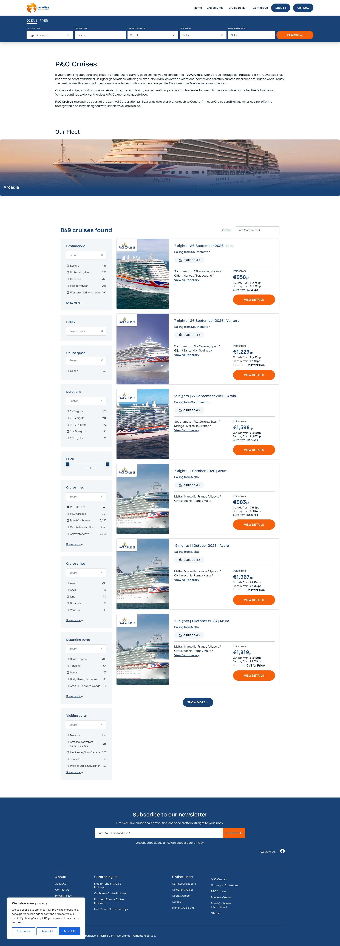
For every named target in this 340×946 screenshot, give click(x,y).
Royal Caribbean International (221, 905)
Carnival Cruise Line (184, 883)
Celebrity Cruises (183, 889)
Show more (196, 702)
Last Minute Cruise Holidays (111, 909)
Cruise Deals (236, 7)
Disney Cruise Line (183, 907)
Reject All (47, 931)
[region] (46, 918)
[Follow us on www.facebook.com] (282, 851)
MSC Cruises (219, 879)
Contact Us (260, 7)
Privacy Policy (63, 895)
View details (254, 300)
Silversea (216, 913)
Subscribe (234, 833)
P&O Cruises (218, 891)
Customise (23, 931)
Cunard (176, 901)
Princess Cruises (221, 897)
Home (198, 7)
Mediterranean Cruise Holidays (107, 885)
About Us (60, 883)
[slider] (67, 464)
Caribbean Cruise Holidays (110, 893)
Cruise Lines (215, 7)
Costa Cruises (181, 895)
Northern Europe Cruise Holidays (109, 901)
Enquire (280, 7)
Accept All (69, 931)
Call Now (303, 7)
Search (293, 35)
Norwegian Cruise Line (224, 885)
